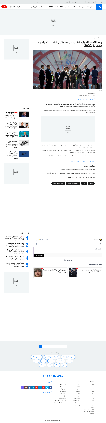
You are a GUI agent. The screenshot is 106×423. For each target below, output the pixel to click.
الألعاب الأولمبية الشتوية (73, 183)
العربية (101, 2)
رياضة (94, 38)
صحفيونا (92, 407)
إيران (64, 365)
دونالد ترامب (60, 361)
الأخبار (98, 38)
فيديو (40, 6)
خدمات (78, 382)
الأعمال (72, 6)
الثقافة (56, 6)
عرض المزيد (63, 382)
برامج (93, 405)
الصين (91, 183)
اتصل (65, 396)
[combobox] (45, 2)
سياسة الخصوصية (62, 394)
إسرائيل (51, 361)
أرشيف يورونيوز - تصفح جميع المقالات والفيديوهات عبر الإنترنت (88, 411)
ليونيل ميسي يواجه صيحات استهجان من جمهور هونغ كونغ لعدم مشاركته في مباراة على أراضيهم (71, 173)
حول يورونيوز (63, 385)
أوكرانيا (42, 365)
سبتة (43, 361)
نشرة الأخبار (77, 387)
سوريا (36, 361)
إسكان (57, 365)
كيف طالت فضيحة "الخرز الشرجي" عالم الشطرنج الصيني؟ (80, 177)
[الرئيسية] (101, 38)
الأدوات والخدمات (76, 401)
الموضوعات (91, 382)
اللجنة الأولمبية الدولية (58, 183)
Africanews (77, 403)
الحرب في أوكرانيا (36, 357)
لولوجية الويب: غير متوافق (60, 401)
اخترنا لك (25, 109)
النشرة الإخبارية (46, 393)
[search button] (37, 2)
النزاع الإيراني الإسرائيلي (68, 357)
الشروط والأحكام (62, 389)
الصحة (45, 6)
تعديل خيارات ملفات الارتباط (60, 403)
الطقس (78, 389)
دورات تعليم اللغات (76, 405)
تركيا (50, 365)
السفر (66, 6)
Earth (51, 6)
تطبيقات (78, 396)
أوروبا (83, 6)
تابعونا (79, 394)
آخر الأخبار (89, 6)
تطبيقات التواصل (76, 398)
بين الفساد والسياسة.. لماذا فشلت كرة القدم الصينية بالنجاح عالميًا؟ (78, 169)
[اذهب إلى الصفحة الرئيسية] (99, 7)
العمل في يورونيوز (62, 398)
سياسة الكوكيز (63, 391)
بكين (84, 183)
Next (61, 6)
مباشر (4, 6)
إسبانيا (69, 361)
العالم (78, 6)
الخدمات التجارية (62, 387)
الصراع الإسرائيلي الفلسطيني (51, 357)
